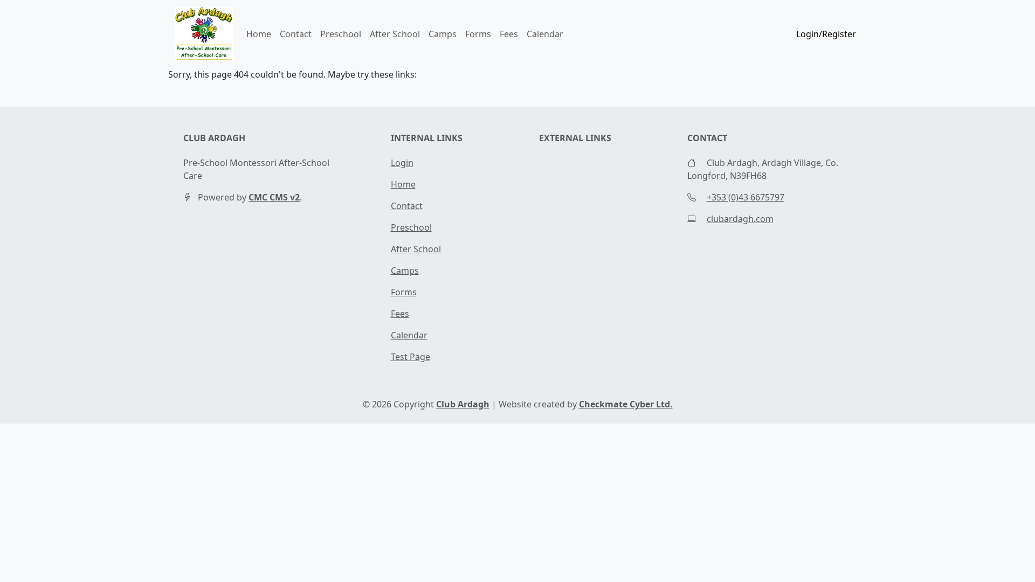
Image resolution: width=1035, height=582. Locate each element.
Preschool (340, 34)
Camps (443, 34)
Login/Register (826, 34)
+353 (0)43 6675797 (745, 197)
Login (402, 163)
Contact (296, 34)
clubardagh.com (740, 219)
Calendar (545, 34)
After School (395, 34)
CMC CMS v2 (274, 197)
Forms (478, 34)
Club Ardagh (462, 404)
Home (258, 34)
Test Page (410, 357)
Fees (509, 34)
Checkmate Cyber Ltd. (626, 404)
